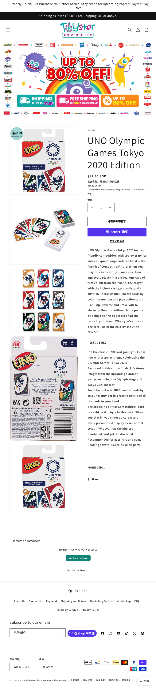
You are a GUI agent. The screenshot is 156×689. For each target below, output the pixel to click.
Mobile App (124, 601)
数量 (90, 200)
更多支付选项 (117, 241)
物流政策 (113, 680)
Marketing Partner (101, 601)
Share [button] (95, 479)
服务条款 (100, 680)
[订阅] (61, 632)
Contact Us (35, 601)
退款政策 (74, 680)
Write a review (78, 558)
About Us (19, 601)
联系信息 (126, 680)
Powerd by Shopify (57, 680)
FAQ (136, 601)
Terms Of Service (67, 610)
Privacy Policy (90, 610)
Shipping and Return (74, 601)
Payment (51, 601)
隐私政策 (87, 680)
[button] (8, 30)
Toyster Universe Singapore (32, 680)
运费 (117, 181)
